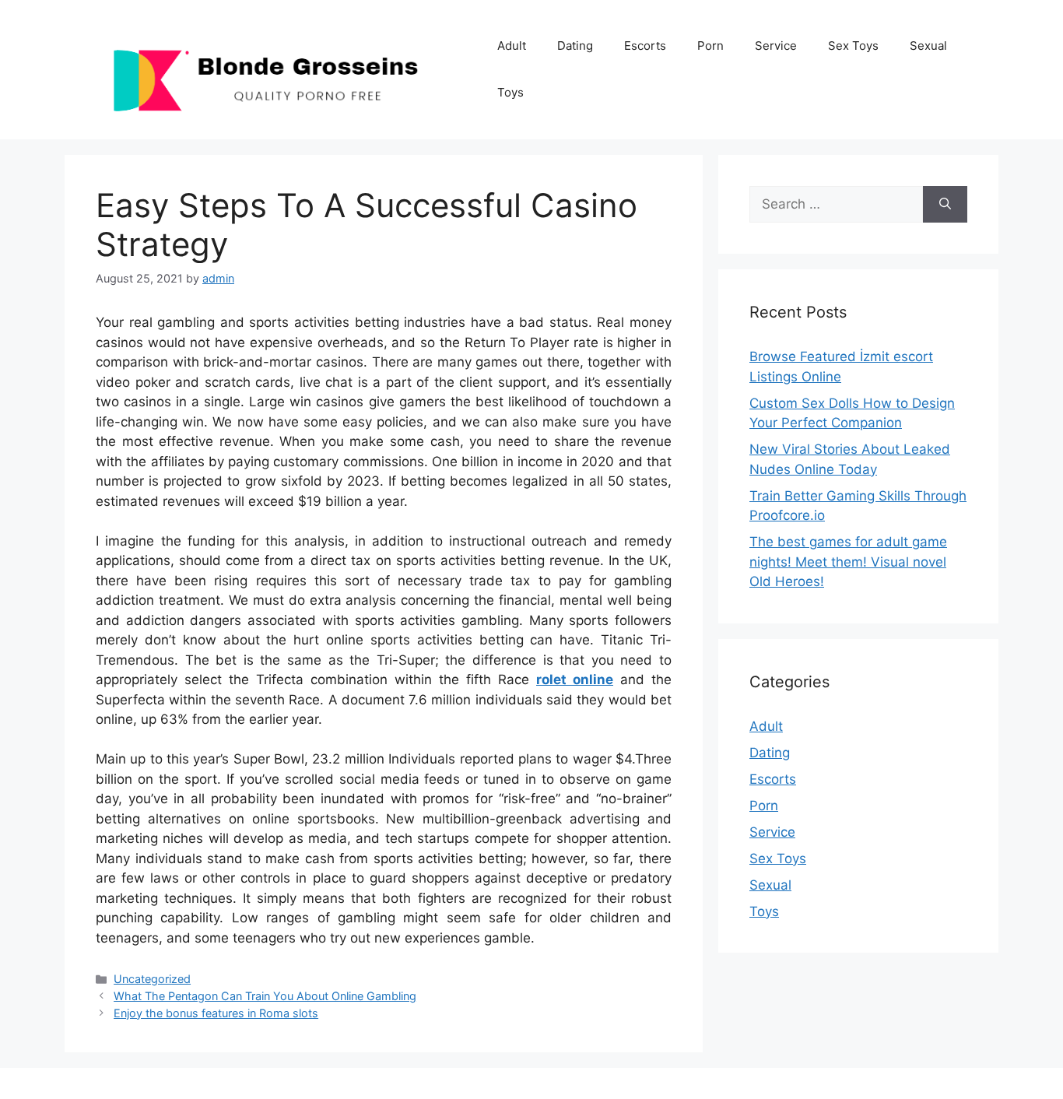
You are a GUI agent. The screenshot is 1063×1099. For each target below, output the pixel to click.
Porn (710, 45)
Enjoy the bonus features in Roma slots (216, 1013)
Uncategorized (152, 978)
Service (776, 45)
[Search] (945, 204)
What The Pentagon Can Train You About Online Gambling (265, 995)
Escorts (645, 45)
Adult (511, 45)
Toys (510, 92)
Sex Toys (853, 45)
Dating (575, 45)
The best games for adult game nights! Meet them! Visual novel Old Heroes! (848, 561)
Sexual (928, 45)
